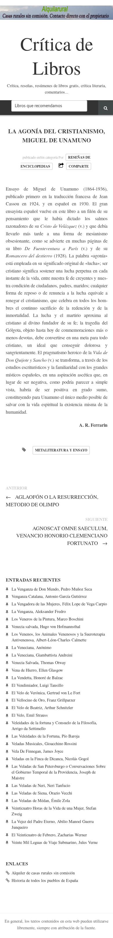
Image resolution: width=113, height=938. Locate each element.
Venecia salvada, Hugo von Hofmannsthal (46, 626)
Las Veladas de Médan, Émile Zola (41, 800)
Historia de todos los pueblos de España (45, 880)
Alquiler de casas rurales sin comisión (43, 873)
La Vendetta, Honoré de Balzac (37, 677)
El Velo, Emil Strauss (30, 715)
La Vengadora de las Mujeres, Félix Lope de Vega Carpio (59, 604)
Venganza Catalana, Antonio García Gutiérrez (49, 596)
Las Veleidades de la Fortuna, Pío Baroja (45, 736)
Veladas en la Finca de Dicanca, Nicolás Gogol (50, 758)
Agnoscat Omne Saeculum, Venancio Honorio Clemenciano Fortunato (61, 535)
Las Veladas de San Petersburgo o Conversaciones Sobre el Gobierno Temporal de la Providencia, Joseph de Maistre (58, 772)
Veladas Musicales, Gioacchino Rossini (44, 743)
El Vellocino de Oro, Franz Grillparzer (43, 700)
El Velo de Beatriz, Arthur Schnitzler (42, 707)
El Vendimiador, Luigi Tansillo (37, 685)
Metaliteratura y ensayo (61, 450)
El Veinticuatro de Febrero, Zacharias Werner (49, 834)
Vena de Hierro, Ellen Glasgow (37, 670)
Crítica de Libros (56, 55)
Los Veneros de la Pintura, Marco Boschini (47, 619)
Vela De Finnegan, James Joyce (37, 751)
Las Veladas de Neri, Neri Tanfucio (41, 785)
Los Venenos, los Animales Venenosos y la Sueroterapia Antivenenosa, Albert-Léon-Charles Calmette (58, 637)
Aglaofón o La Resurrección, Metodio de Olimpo (52, 500)
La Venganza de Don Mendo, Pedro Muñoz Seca (52, 589)
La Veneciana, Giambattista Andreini (42, 655)
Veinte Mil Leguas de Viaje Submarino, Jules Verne (55, 842)
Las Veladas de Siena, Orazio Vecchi (42, 793)
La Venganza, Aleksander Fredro (39, 611)
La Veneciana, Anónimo (31, 647)
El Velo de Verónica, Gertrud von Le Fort (46, 692)
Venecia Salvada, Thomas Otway (39, 662)
